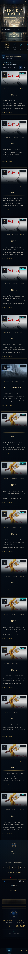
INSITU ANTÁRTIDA (14, 388)
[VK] (20, 867)
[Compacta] (24, 67)
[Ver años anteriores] (2, 46)
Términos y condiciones (14, 945)
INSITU (14, 95)
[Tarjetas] (20, 67)
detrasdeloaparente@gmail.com (14, 862)
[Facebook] (16, 867)
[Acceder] (25, 2)
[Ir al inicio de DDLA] (14, 2)
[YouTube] (3, 867)
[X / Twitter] (24, 867)
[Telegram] (7, 867)
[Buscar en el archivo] (3, 29)
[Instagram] (12, 867)
